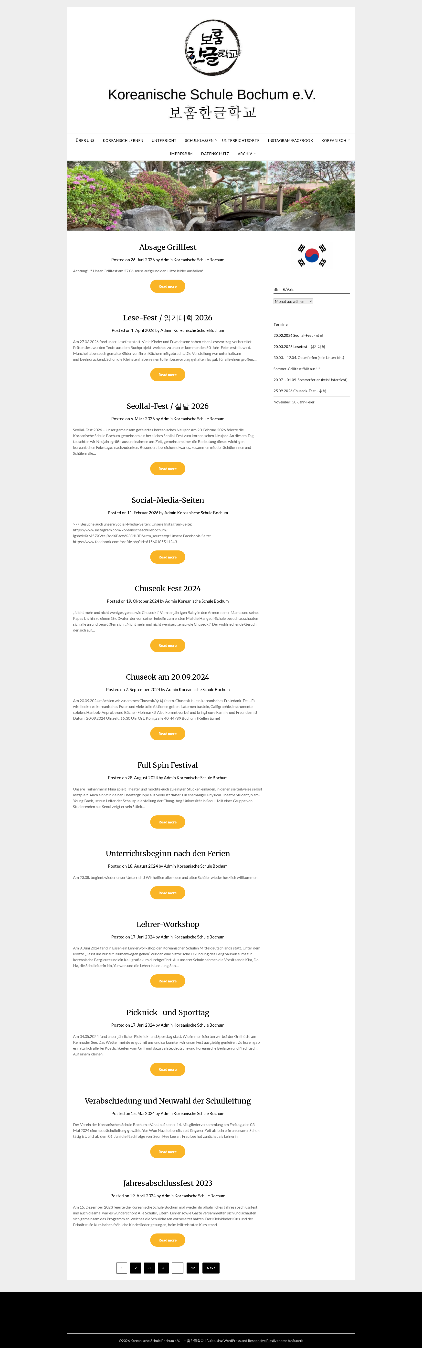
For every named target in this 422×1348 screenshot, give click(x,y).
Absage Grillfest (168, 247)
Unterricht (164, 140)
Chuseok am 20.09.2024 (168, 677)
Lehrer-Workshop (168, 924)
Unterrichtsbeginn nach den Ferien (168, 853)
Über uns (85, 140)
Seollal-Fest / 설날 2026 (168, 406)
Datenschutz (215, 153)
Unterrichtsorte (241, 140)
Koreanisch (333, 140)
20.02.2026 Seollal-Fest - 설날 (298, 335)
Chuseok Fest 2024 (168, 588)
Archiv (245, 153)
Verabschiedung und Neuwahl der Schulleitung (168, 1101)
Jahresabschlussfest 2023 (167, 1183)
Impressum (181, 153)
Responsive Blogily (262, 1340)
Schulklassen (199, 140)
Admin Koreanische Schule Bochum (192, 259)
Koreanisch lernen (123, 140)
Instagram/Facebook (290, 140)
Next (211, 1268)
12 (193, 1268)
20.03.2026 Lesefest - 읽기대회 (299, 346)
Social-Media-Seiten (168, 500)
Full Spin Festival (167, 765)
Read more (168, 286)
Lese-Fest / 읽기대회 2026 (167, 317)
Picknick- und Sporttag (167, 1012)
